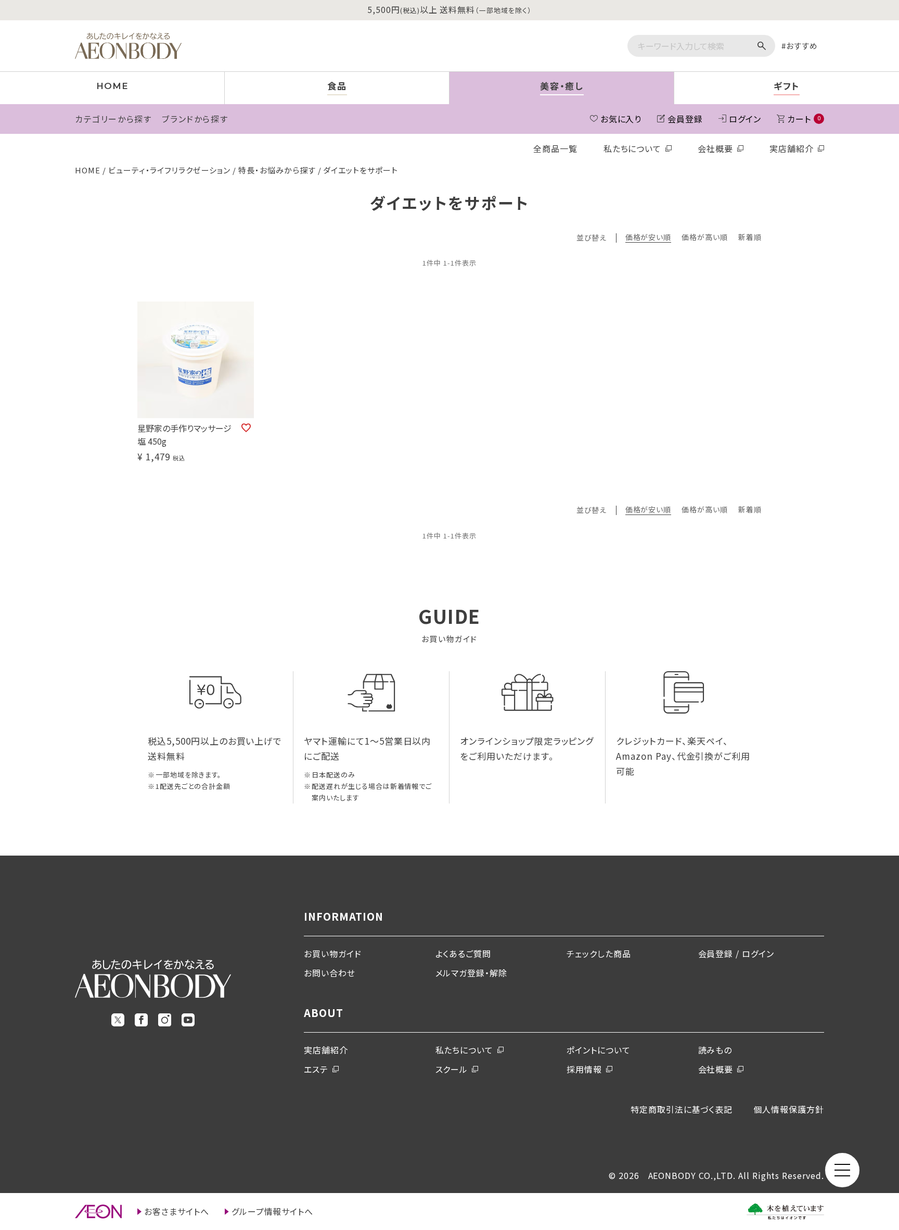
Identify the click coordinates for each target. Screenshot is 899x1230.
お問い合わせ (329, 973)
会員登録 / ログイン (736, 953)
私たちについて (632, 148)
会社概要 (715, 148)
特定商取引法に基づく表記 (682, 1109)
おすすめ (802, 45)
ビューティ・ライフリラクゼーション (169, 170)
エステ (316, 1069)
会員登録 (685, 118)
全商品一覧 (555, 148)
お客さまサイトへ (176, 1211)
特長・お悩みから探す (277, 170)
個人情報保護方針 (788, 1109)
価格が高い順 (705, 237)
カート (803, 118)
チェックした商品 (599, 953)
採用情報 (584, 1069)
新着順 (750, 237)
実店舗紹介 (791, 148)
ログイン (745, 118)
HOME (87, 170)
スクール (451, 1069)
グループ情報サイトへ (273, 1211)
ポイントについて (599, 1050)
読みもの (715, 1050)
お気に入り (621, 118)
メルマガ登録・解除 (471, 973)
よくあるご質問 (463, 953)
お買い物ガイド (333, 953)
